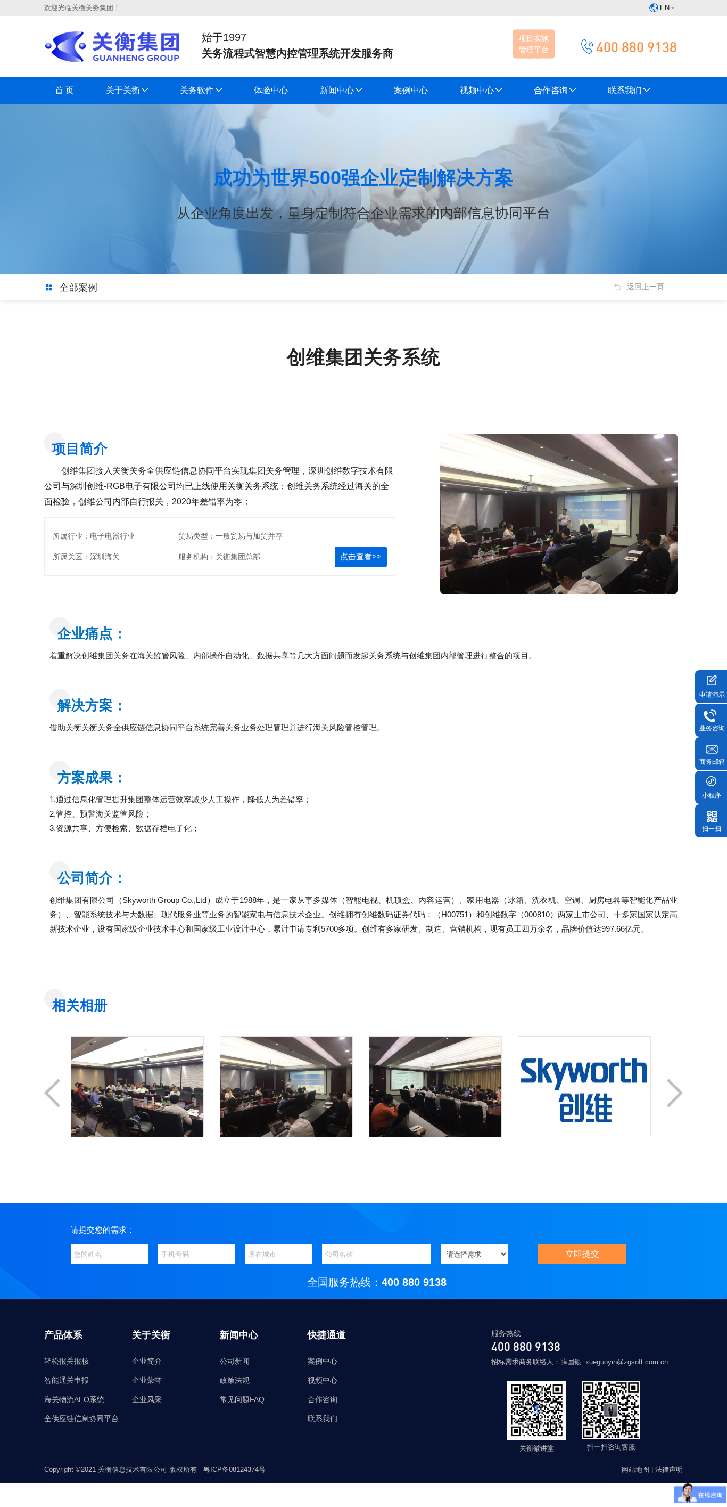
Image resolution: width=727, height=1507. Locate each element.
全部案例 (78, 287)
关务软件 (197, 90)
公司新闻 (235, 1361)
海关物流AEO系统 (74, 1399)
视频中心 (477, 90)
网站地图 (636, 1469)
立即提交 (582, 1253)
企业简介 (147, 1361)
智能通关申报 (66, 1380)
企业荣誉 (147, 1380)
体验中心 (271, 90)
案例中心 (411, 90)
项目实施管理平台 (534, 44)
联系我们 (625, 90)
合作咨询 (551, 90)
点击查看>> (361, 556)
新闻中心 (337, 90)
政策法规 (235, 1380)
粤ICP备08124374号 (234, 1469)
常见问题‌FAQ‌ (242, 1399)
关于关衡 (123, 90)
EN (665, 8)
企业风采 (147, 1399)
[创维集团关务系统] (137, 1128)
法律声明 (669, 1469)
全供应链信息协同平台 (81, 1418)
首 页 (64, 90)
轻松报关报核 (66, 1361)
